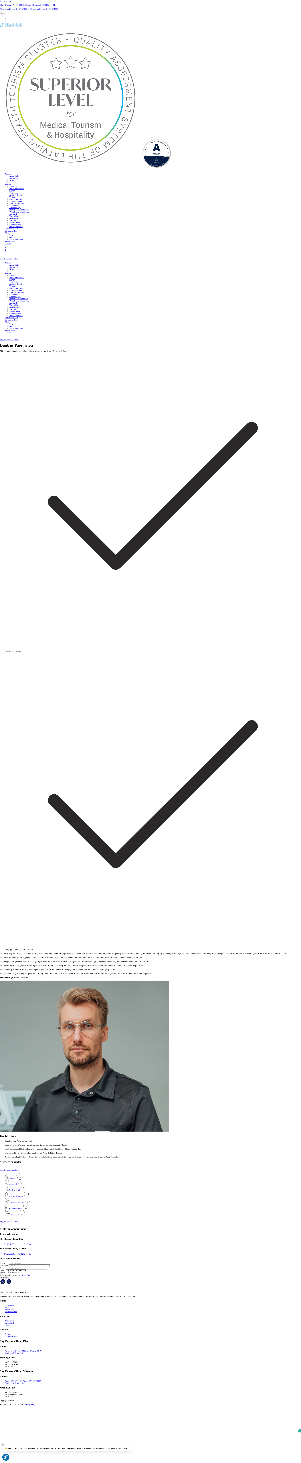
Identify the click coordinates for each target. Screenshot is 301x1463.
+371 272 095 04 (41, 5)
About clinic (14, 176)
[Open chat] (5, 1457)
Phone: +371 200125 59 (14, 1351)
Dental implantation (16, 189)
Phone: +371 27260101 (14, 1381)
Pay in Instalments (16, 239)
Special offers (10, 241)
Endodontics (14, 206)
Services (8, 184)
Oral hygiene (14, 218)
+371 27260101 (15, 9)
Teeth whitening (15, 216)
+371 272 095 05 (45, 9)
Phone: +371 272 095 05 (32, 1381)
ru (5, 18)
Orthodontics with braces (18, 210)
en (5, 252)
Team (7, 182)
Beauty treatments (16, 225)
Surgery (12, 191)
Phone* (3, 1268)
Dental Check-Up (11, 229)
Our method (13, 178)
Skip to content (5, 1)
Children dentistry (16, 199)
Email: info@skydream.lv (14, 1353)
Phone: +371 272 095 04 (32, 1351)
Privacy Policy (26, 1275)
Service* (3, 1273)
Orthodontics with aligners (19, 212)
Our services (9, 1305)
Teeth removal (14, 193)
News (11, 180)
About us (8, 174)
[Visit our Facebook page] (7, 1454)
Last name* (4, 1266)
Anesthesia (13, 214)
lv (5, 20)
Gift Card (12, 237)
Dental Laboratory (16, 227)
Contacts (8, 244)
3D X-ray (13, 220)
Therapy (12, 197)
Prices (7, 233)
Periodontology (15, 208)
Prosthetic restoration (17, 201)
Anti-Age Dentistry (16, 203)
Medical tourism (15, 222)
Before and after (11, 231)
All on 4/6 (13, 187)
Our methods (9, 1323)
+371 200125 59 (13, 5)
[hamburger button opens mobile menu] (1, 170)
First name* (4, 1263)
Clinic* (2, 1270)
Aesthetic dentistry (16, 195)
